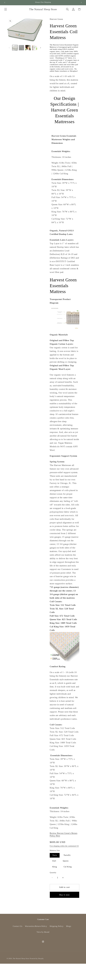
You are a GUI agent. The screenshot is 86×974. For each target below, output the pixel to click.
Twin (54, 855)
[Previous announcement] (4, 2)
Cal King (68, 867)
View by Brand (43, 932)
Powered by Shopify (37, 958)
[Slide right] (40, 47)
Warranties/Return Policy (36, 926)
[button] (6, 9)
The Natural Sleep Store (21, 958)
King (54, 867)
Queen (66, 861)
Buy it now (64, 895)
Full (54, 861)
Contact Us (17, 926)
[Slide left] (9, 47)
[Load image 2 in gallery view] (21, 47)
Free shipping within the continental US (64, 846)
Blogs (68, 926)
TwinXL (67, 855)
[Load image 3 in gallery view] (28, 47)
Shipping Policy (56, 926)
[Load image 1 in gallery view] (14, 47)
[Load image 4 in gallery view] (34, 47)
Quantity (53, 872)
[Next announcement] (81, 2)
